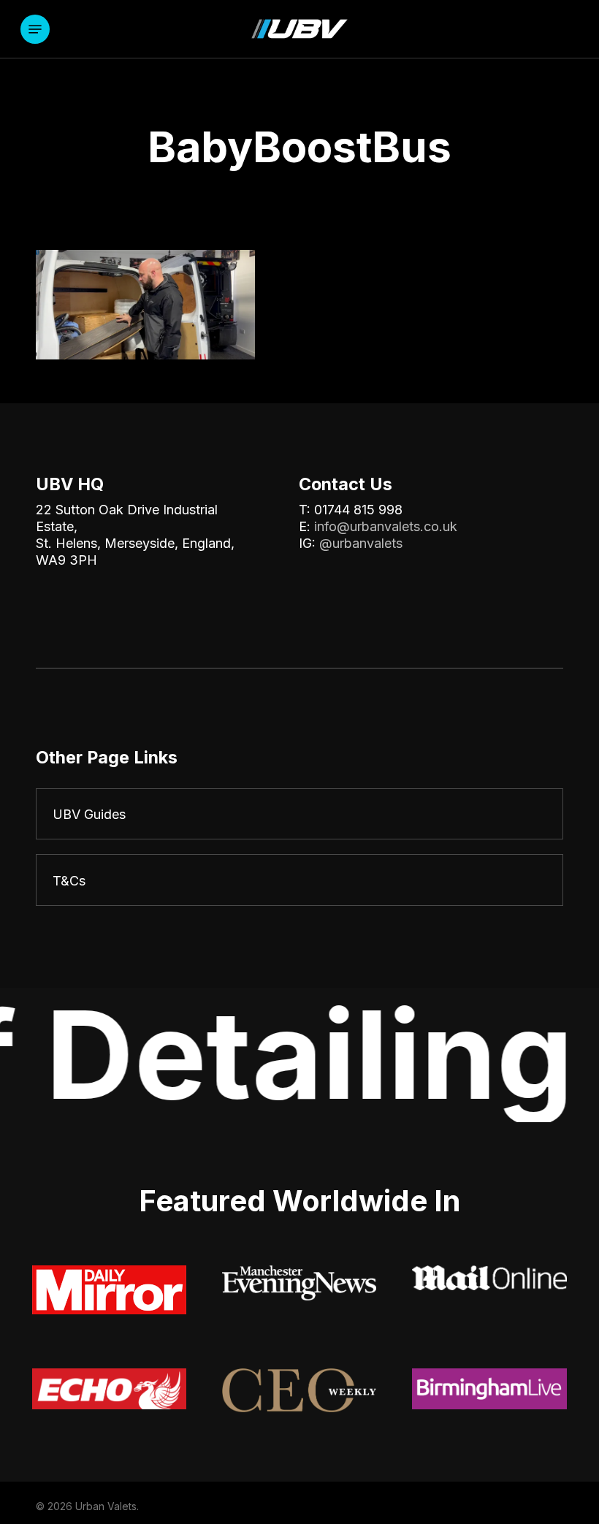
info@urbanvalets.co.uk (385, 526)
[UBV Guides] (299, 814)
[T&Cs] (299, 880)
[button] (35, 29)
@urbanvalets (360, 543)
